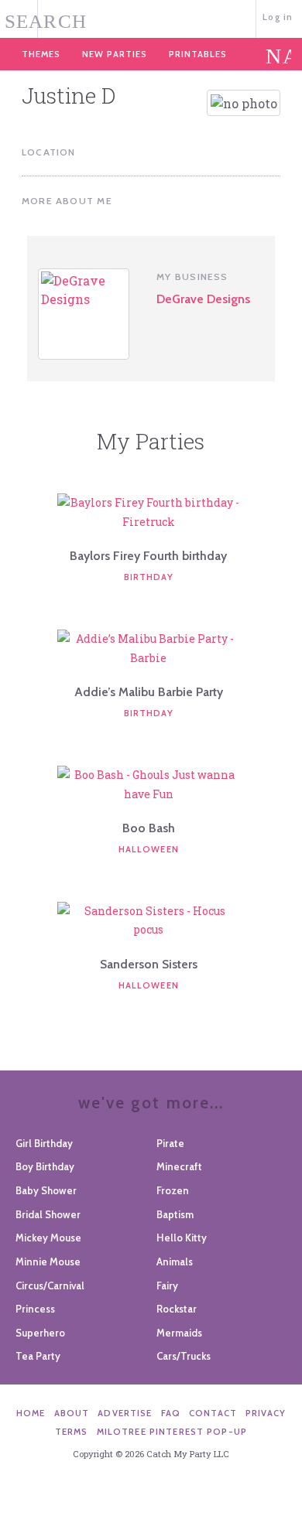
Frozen (172, 1190)
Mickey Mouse (48, 1237)
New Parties (114, 54)
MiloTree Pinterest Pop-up (172, 1431)
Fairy (167, 1285)
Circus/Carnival (49, 1285)
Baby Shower (46, 1190)
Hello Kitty (181, 1237)
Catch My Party (150, 17)
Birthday (148, 577)
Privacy (265, 1413)
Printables (198, 54)
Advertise (125, 1413)
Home (31, 1413)
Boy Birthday (44, 1166)
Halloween (148, 849)
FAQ (170, 1413)
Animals (174, 1261)
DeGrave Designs (203, 299)
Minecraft (179, 1166)
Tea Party (37, 1356)
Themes (41, 54)
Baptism (175, 1214)
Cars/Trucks (183, 1356)
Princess (35, 1309)
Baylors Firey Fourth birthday (148, 555)
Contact (213, 1413)
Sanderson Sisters (148, 964)
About (72, 1413)
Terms (71, 1431)
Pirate (170, 1143)
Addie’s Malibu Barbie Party (148, 692)
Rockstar (176, 1309)
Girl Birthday (44, 1143)
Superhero (40, 1332)
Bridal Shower (48, 1214)
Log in (278, 17)
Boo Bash (148, 828)
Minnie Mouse (48, 1261)
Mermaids (179, 1332)
